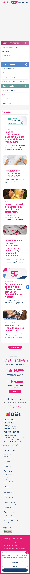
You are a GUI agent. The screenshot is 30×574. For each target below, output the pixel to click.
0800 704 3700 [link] (9, 426)
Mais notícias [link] (15, 347)
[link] (6, 2)
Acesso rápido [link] (8, 86)
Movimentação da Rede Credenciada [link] (13, 81)
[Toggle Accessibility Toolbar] (27, 553)
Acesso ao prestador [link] (9, 77)
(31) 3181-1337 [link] (9, 423)
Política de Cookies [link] (19, 545)
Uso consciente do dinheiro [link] (11, 520)
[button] (2, 2)
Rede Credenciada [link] (8, 492)
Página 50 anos (7, 99)
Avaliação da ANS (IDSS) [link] (10, 502)
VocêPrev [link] (6, 51)
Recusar (15, 566)
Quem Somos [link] (7, 454)
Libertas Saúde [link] (9, 64)
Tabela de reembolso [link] (9, 500)
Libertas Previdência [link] (11, 43)
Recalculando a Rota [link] (9, 518)
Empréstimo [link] (6, 60)
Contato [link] (14, 2)
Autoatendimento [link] (22, 2)
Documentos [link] (7, 103)
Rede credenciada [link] (8, 73)
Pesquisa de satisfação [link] (9, 505)
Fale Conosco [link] (7, 456)
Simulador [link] (6, 477)
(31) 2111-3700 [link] (9, 420)
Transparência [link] (7, 461)
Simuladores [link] (6, 55)
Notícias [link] (5, 464)
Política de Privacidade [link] (8, 545)
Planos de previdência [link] (9, 474)
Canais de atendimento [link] (9, 90)
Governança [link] (6, 459)
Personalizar (15, 562)
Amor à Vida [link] (6, 523)
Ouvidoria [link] (17, 543)
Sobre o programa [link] (8, 515)
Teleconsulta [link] (7, 495)
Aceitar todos (15, 570)
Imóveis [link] (5, 94)
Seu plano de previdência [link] (10, 47)
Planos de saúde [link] (8, 490)
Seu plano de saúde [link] (8, 68)
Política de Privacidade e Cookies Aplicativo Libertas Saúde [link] (20, 550)
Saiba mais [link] (15, 391)
